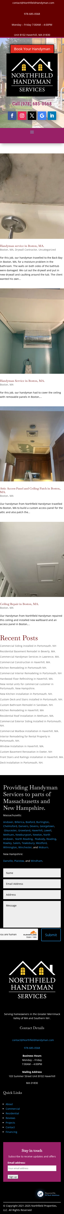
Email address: (16, 1162)
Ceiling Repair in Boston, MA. (19, 604)
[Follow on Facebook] (12, 115)
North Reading (24, 839)
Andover (8, 822)
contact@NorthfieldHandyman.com (33, 2)
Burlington (42, 822)
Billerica (19, 822)
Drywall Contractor (26, 249)
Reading (51, 839)
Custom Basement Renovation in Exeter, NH (26, 751)
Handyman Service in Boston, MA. (22, 381)
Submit (51, 934)
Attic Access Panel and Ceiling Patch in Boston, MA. (30, 490)
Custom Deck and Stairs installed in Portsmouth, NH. (31, 699)
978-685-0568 (32, 13)
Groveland (24, 830)
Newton (37, 834)
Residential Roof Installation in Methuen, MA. (27, 715)
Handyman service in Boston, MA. (22, 246)
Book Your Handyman (32, 48)
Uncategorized (47, 249)
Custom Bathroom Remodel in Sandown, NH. (26, 705)
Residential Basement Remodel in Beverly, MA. (28, 651)
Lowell (47, 830)
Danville (8, 860)
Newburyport (23, 834)
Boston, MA (7, 249)
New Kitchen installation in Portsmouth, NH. (26, 694)
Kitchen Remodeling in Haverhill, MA (22, 710)
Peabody (40, 839)
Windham (36, 860)
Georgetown (47, 826)
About (9, 1104)
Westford (41, 843)
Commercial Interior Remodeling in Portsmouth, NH (31, 673)
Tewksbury (28, 843)
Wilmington (10, 847)
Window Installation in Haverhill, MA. (22, 746)
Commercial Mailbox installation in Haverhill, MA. (29, 731)
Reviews (10, 1118)
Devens (34, 826)
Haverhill (37, 830)
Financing (11, 1132)
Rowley (7, 843)
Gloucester (10, 830)
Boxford (30, 822)
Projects (10, 1122)
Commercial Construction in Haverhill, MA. (25, 662)
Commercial (13, 1108)
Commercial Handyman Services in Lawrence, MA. (30, 656)
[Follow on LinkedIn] (52, 115)
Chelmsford (10, 826)
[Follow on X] (32, 115)
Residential (12, 1113)
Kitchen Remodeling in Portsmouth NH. (23, 667)
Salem (16, 843)
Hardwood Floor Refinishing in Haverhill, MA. (26, 678)
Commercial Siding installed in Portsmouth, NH (28, 645)
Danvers (23, 826)
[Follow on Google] (42, 115)
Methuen (8, 834)
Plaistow (19, 860)
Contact (10, 1127)
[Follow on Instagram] (22, 115)
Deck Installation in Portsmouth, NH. (21, 762)
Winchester (25, 847)
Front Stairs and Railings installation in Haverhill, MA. (32, 757)
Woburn (43, 847)
